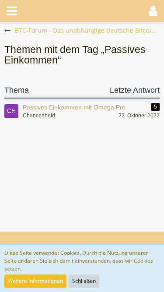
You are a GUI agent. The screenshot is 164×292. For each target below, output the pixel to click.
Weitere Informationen (35, 281)
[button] (11, 11)
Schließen (84, 281)
